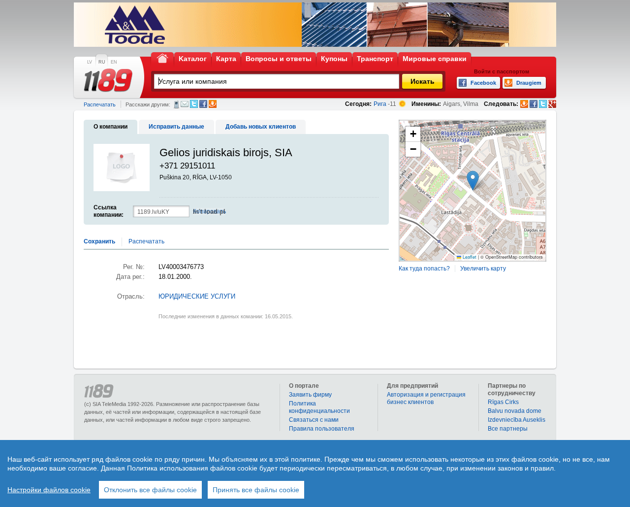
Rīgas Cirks (503, 402)
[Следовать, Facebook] (533, 104)
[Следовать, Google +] (552, 104)
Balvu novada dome (514, 410)
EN (114, 62)
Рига (380, 104)
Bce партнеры (508, 428)
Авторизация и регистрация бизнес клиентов (426, 398)
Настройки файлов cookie (49, 490)
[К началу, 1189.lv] (162, 58)
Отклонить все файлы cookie (150, 490)
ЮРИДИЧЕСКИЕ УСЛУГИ (196, 296)
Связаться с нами (314, 419)
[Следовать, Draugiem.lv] (524, 104)
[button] (473, 180)
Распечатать (100, 104)
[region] (315, 473)
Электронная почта (185, 104)
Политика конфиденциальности (319, 407)
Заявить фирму (310, 394)
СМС (176, 104)
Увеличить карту (483, 268)
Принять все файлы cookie (256, 490)
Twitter (194, 104)
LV (89, 62)
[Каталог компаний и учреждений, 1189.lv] (108, 80)
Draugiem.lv (213, 104)
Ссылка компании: (109, 211)
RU (101, 62)
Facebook (203, 104)
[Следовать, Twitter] (543, 104)
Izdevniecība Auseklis (516, 419)
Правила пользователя (321, 428)
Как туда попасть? (424, 268)
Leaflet (468, 257)
